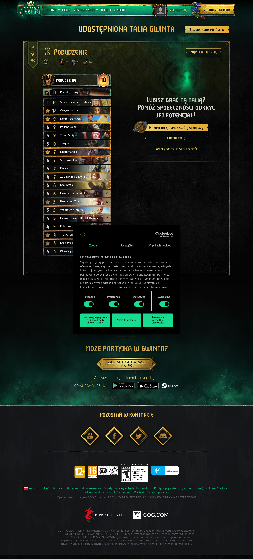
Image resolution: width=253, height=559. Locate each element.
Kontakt (139, 492)
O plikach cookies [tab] (160, 245)
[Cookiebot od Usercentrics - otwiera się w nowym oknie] (158, 234)
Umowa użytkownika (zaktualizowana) (76, 488)
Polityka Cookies (216, 488)
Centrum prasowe (157, 492)
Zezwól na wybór (126, 320)
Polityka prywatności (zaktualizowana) (178, 488)
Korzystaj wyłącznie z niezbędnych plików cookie (95, 320)
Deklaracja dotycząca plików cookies (108, 492)
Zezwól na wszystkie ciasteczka (158, 320)
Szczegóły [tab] (126, 245)
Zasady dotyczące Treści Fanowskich (127, 488)
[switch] (114, 304)
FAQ (46, 488)
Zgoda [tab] (93, 245)
